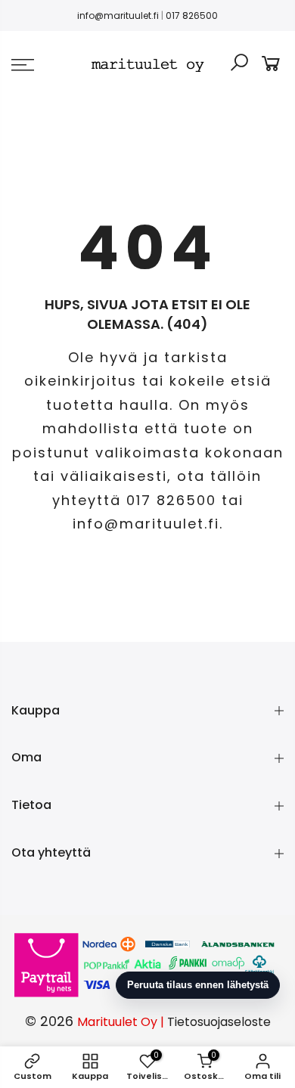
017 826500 (192, 15)
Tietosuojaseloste (219, 1022)
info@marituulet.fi (118, 15)
